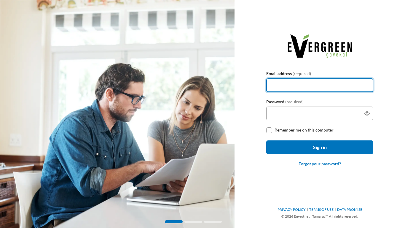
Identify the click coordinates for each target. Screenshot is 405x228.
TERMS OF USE (321, 209)
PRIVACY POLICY (292, 209)
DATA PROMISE (349, 209)
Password (285, 101)
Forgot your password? (320, 163)
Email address (288, 73)
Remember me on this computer (304, 129)
